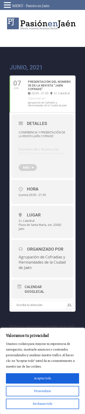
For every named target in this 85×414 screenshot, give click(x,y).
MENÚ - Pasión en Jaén (30, 6)
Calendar (33, 287)
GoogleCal (34, 292)
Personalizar (42, 391)
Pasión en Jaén (42, 23)
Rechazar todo (42, 404)
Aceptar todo (42, 378)
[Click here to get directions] (69, 305)
